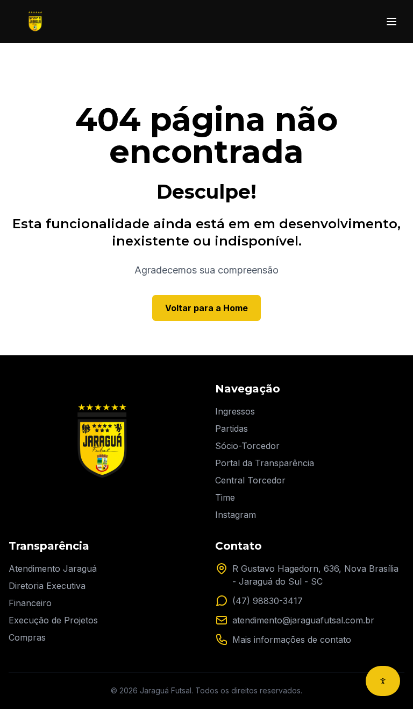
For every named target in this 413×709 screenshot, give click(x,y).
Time (225, 497)
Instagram (235, 514)
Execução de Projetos (53, 620)
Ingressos (235, 411)
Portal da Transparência (264, 463)
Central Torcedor (250, 480)
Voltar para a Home (206, 308)
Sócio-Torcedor (247, 445)
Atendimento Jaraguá (53, 568)
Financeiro (30, 603)
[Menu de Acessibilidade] (383, 681)
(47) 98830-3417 (267, 600)
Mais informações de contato (291, 639)
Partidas (231, 428)
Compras (27, 637)
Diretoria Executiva (47, 585)
